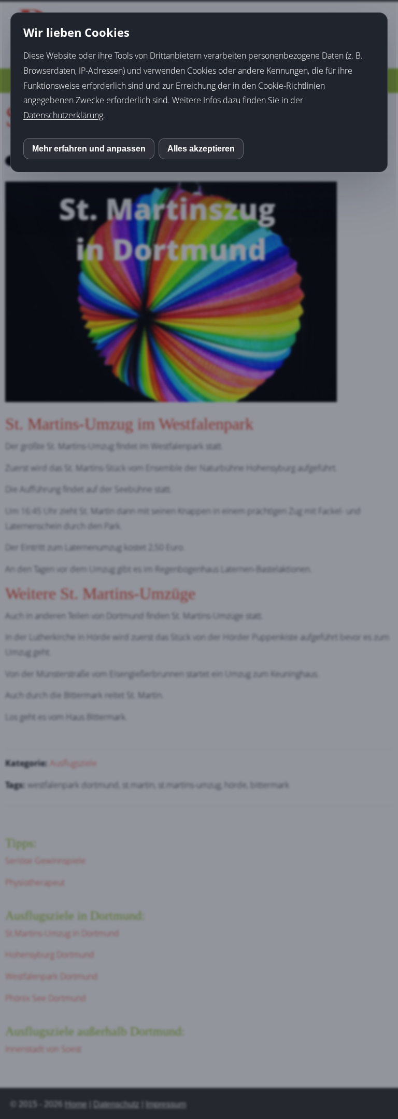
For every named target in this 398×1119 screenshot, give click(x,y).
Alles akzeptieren (201, 148)
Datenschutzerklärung (63, 115)
